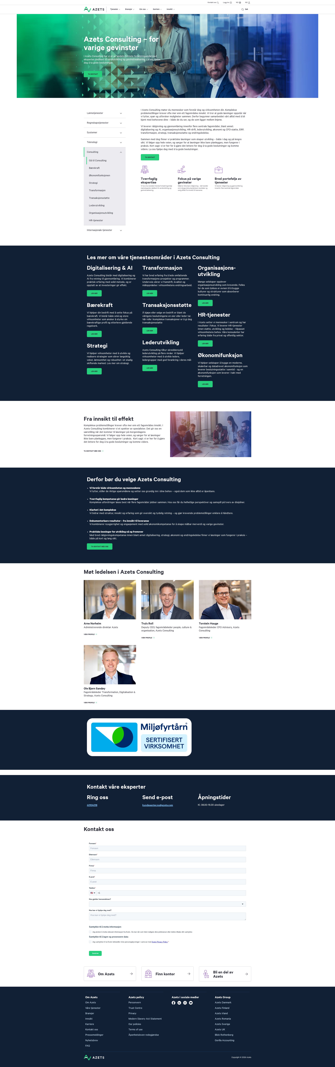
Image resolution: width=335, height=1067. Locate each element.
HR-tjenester (96, 220)
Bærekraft (94, 168)
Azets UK (220, 1029)
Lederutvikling (97, 205)
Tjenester (114, 9)
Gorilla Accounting (224, 1040)
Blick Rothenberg (224, 1035)
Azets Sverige (222, 1024)
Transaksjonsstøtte (99, 198)
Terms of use (136, 1029)
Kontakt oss (212, 3)
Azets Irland (221, 1013)
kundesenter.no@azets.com (157, 805)
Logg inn (226, 3)
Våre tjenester (92, 1008)
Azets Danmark (223, 1002)
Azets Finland (222, 1008)
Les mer (94, 293)
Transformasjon (97, 190)
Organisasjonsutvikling (101, 213)
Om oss (142, 9)
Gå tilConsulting (98, 160)
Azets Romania (223, 1018)
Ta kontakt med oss (92, 451)
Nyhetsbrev (91, 1040)
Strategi (93, 183)
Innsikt (169, 9)
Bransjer (128, 9)
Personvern (135, 1002)
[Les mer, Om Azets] (131, 973)
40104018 (92, 805)
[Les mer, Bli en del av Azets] (246, 974)
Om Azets (90, 1002)
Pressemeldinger (94, 1035)
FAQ (87, 1045)
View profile (91, 634)
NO (237, 3)
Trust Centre (135, 1008)
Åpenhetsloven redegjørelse (144, 1035)
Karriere (156, 9)
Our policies (135, 1024)
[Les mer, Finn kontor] (188, 973)
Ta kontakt (93, 74)
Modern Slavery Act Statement (145, 1018)
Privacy (132, 1013)
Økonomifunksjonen (99, 175)
